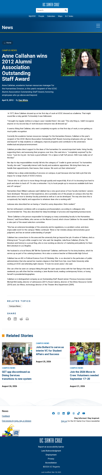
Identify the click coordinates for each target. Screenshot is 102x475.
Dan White (23, 100)
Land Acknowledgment (51, 451)
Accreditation (51, 463)
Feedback (6, 416)
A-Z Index (69, 16)
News (7, 27)
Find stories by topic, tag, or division (16, 421)
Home (8, 43)
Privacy (51, 459)
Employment (51, 455)
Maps (60, 16)
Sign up (64, 421)
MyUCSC (32, 16)
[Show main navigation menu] (98, 25)
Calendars (51, 16)
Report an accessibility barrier (51, 447)
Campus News (15, 306)
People (41, 16)
